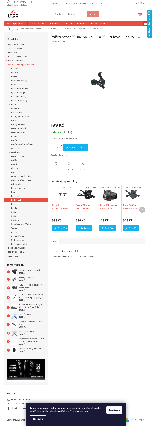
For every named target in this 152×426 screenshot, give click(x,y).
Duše (13, 104)
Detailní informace (59, 155)
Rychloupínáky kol (19, 244)
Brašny (14, 76)
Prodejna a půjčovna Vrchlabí (80, 3)
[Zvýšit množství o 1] (61, 145)
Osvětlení (15, 152)
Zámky (14, 232)
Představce (16, 172)
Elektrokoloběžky (16, 251)
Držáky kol (15, 108)
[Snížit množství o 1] (61, 149)
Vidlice (14, 228)
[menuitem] (15, 23)
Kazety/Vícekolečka (20, 116)
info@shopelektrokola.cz (22, 399)
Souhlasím (114, 410)
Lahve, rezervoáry (19, 128)
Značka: (58, 41)
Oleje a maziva (17, 156)
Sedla (13, 212)
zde (86, 411)
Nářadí (14, 136)
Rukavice (15, 196)
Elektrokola (13, 52)
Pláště (14, 164)
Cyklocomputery (18, 96)
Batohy (14, 68)
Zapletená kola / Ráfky (21, 224)
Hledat (93, 14)
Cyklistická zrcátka (19, 88)
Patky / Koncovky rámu (21, 176)
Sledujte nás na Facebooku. (23, 408)
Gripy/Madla (16, 112)
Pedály (14, 160)
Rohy (13, 192)
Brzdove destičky (19, 80)
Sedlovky (15, 216)
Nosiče (14, 140)
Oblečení (15, 148)
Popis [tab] (54, 241)
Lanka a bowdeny (19, 132)
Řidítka (14, 208)
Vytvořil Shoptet (138, 419)
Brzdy (13, 84)
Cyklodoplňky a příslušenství (21, 64)
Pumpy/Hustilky (18, 188)
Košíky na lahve (18, 124)
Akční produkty (15, 48)
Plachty (14, 168)
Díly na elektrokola (16, 60)
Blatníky (14, 72)
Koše (13, 120)
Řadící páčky (16, 200)
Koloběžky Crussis (16, 247)
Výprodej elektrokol (17, 44)
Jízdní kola (13, 255)
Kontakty (55, 3)
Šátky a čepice (17, 240)
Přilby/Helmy (17, 184)
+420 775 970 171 (18, 403)
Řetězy (14, 204)
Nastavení (37, 419)
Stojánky (15, 220)
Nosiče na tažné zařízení (22, 144)
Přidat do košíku (77, 147)
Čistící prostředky (19, 100)
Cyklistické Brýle (18, 92)
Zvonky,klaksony (18, 236)
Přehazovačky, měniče (21, 180)
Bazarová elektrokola (17, 56)
